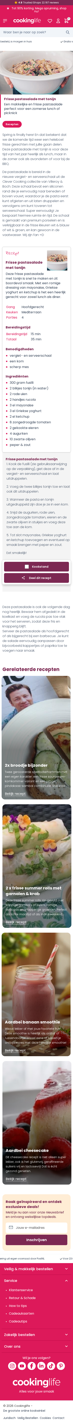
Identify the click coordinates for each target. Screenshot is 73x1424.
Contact (58, 1418)
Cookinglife (22, 1406)
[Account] (58, 20)
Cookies (45, 1418)
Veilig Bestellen (27, 1418)
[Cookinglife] (27, 20)
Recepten (12, 124)
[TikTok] (51, 1366)
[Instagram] (12, 1366)
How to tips (18, 1305)
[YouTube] (22, 1366)
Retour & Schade (22, 1298)
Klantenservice (21, 1290)
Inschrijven (36, 1239)
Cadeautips (18, 1321)
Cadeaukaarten (21, 1313)
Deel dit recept (40, 578)
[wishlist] (50, 20)
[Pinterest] (61, 1366)
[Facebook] (32, 1366)
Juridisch (9, 1418)
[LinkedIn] (41, 1366)
